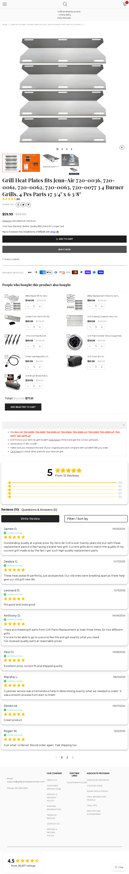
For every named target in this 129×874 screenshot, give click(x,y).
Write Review (30, 518)
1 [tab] (57, 149)
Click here (54, 440)
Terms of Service (52, 816)
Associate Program (98, 780)
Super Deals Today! (97, 791)
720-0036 (28, 432)
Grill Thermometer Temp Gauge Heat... (105, 336)
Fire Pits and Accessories (94, 812)
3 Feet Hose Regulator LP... (37, 356)
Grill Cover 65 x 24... (96, 356)
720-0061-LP (53, 432)
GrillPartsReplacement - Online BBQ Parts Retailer (65, 14)
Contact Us (53, 824)
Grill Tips (92, 805)
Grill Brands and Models (96, 798)
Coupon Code (94, 785)
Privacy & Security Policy (52, 797)
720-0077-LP (24, 436)
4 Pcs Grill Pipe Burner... (36, 336)
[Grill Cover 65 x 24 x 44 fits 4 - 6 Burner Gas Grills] (75, 361)
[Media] (122, 147)
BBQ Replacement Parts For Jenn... (103, 296)
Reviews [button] (10, 509)
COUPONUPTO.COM (74, 782)
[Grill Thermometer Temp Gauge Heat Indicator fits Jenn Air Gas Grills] (75, 342)
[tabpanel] (64, 90)
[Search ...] (65, 4)
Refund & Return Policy (52, 832)
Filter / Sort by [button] (77, 518)
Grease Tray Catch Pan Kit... (38, 316)
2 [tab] (62, 149)
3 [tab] (66, 149)
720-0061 (40, 432)
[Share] (18, 204)
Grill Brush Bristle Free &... (37, 376)
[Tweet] (23, 204)
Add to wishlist (11, 259)
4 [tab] (71, 149)
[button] (11, 199)
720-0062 (66, 432)
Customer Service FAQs (54, 787)
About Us (52, 780)
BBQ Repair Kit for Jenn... (37, 296)
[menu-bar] (4, 4)
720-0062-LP (80, 432)
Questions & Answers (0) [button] (39, 509)
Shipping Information (54, 807)
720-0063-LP (107, 432)
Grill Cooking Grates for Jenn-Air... (103, 316)
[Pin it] (28, 204)
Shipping (6, 221)
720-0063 (93, 432)
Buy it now (65, 249)
